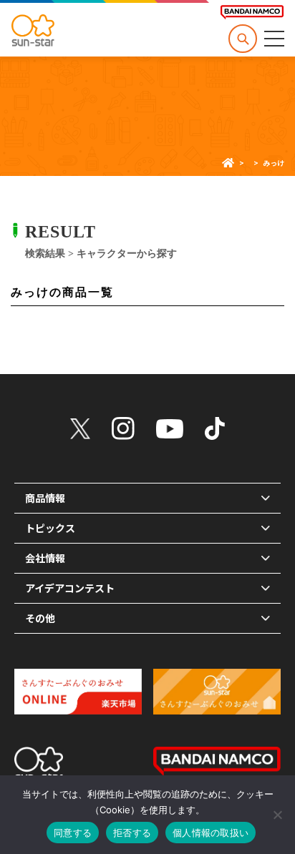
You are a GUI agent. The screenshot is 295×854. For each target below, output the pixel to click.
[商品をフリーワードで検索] (242, 38)
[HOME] (228, 162)
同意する (73, 832)
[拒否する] (277, 815)
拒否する (132, 832)
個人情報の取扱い (210, 832)
